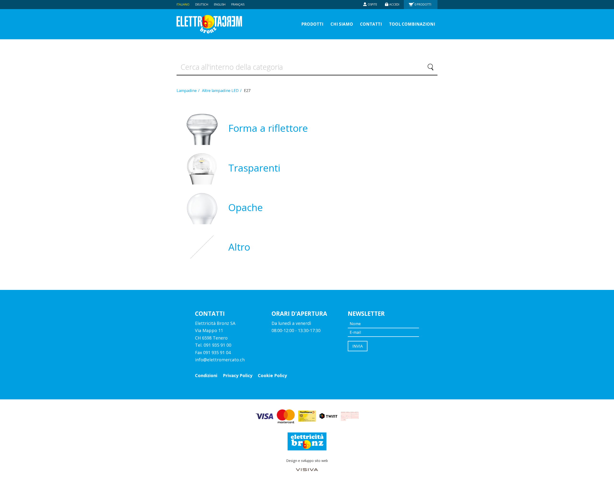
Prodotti (422, 4)
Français (237, 4)
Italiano (183, 4)
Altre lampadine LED (221, 90)
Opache (245, 207)
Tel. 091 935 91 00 (213, 345)
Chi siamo (342, 24)
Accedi (394, 4)
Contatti (371, 24)
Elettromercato (209, 24)
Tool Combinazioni (412, 24)
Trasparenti (254, 167)
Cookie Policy (272, 375)
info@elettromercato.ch (220, 359)
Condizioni (206, 375)
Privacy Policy (237, 375)
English (219, 4)
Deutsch (201, 4)
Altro (239, 246)
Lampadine (187, 90)
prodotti (312, 24)
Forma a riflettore (268, 128)
